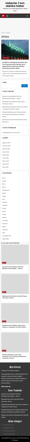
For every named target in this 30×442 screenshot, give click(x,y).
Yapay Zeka (5, 239)
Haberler (5, 205)
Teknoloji (5, 57)
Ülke (3, 232)
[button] (7, 16)
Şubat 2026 (5, 155)
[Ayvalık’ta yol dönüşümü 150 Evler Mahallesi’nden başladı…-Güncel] (15, 255)
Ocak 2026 (5, 158)
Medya (4, 217)
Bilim (3, 184)
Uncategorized (6, 235)
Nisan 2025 (5, 164)
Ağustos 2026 (6, 142)
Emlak (4, 193)
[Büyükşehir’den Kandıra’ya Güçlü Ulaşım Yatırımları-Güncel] (15, 284)
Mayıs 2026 (5, 152)
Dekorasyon (5, 190)
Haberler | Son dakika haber (15, 4)
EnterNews (24, 438)
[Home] (3, 16)
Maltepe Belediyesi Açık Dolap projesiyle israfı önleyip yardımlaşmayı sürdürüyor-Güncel (14, 114)
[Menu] (7, 16)
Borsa (4, 187)
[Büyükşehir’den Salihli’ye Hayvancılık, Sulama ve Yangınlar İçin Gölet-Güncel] (15, 313)
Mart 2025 (5, 167)
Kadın (4, 211)
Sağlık (4, 226)
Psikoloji (4, 223)
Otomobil (5, 220)
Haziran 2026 (6, 149)
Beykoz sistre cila (5, 386)
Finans (4, 196)
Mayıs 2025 (5, 161)
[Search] (27, 15)
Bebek (4, 181)
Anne (3, 178)
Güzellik (4, 202)
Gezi (3, 199)
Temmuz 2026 (6, 145)
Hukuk (4, 208)
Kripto (4, 214)
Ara (5, 82)
